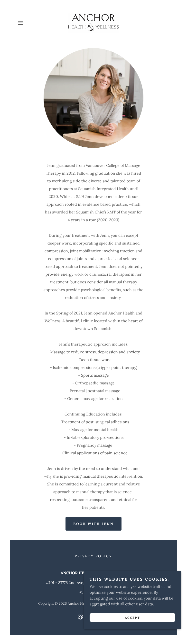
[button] (27, 23)
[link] (93, 23)
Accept (132, 617)
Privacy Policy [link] (93, 556)
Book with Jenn (93, 524)
